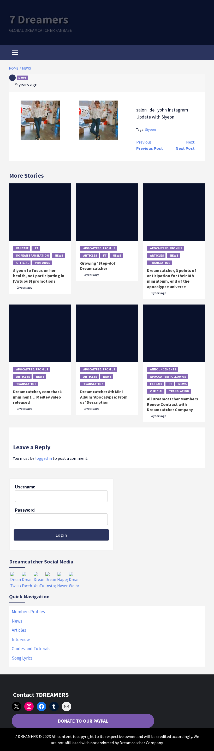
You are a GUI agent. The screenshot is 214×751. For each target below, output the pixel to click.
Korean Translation (32, 255)
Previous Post (149, 145)
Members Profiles (28, 612)
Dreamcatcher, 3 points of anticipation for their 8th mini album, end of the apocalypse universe (171, 278)
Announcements (163, 369)
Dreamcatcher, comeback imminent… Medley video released (37, 397)
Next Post (185, 145)
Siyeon (150, 129)
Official (22, 263)
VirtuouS (42, 263)
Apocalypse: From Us (99, 248)
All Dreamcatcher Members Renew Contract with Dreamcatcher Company (172, 404)
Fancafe (22, 248)
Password (25, 510)
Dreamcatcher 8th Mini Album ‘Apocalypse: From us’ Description (104, 397)
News (22, 78)
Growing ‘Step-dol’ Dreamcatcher (98, 265)
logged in (43, 458)
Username (25, 487)
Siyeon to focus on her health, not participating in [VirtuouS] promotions (38, 276)
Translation (160, 263)
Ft (36, 248)
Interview (21, 639)
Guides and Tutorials (31, 648)
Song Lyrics (22, 658)
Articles (90, 255)
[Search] (199, 53)
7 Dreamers (38, 19)
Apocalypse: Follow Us (168, 376)
